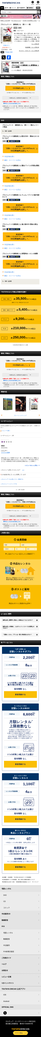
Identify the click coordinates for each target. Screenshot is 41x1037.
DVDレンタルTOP (5, 20)
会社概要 (4, 877)
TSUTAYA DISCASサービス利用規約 (22, 877)
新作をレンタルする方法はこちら (12, 103)
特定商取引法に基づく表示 (8, 882)
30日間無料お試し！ (20, 88)
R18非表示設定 (8, 951)
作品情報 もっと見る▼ (32, 47)
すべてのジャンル (16, 20)
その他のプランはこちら (13, 92)
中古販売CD (22, 8)
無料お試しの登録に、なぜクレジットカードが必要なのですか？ (18, 627)
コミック (14, 8)
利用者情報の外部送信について (23, 882)
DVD (2, 8)
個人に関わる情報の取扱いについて (26, 879)
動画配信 (31, 8)
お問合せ (5, 970)
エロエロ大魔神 (5, 452)
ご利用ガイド (6, 958)
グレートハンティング (20, 415)
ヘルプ (4, 964)
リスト (32, 4)
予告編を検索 (9, 52)
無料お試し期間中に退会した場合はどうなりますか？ (18, 620)
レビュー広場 (6, 977)
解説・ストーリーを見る (12, 160)
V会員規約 (10, 877)
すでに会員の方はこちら (28, 92)
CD (7, 8)
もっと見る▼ (35, 44)
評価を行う (6, 45)
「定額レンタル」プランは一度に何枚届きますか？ (17, 634)
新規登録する (20, 694)
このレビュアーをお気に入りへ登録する (12, 479)
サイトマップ (35, 882)
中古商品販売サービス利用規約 (9, 879)
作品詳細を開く (9, 156)
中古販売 (6, 945)
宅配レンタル (8, 933)
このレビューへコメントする (9, 484)
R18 (38, 7)
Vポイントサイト (8, 983)
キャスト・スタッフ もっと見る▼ (29, 50)
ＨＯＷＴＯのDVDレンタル (30, 20)
